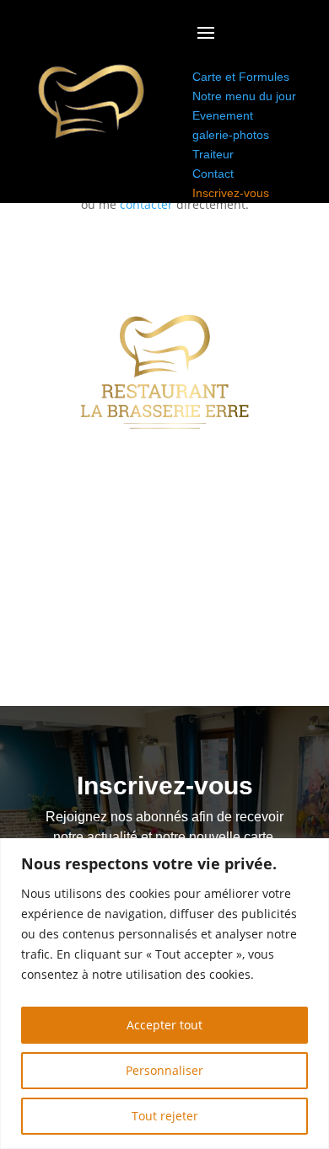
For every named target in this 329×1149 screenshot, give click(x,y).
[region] (164, 993)
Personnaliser (164, 1070)
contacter (146, 204)
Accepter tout (164, 1025)
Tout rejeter (165, 1116)
